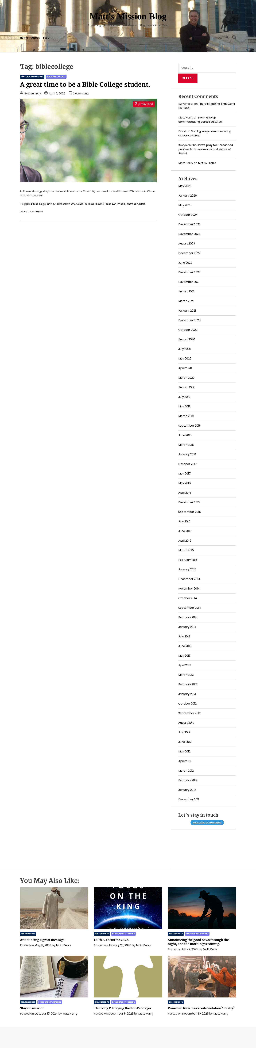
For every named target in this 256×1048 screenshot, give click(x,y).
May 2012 (184, 751)
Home (24, 38)
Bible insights (28, 933)
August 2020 (186, 339)
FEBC (46, 38)
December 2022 (189, 253)
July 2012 (184, 732)
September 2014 (189, 608)
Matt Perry (34, 93)
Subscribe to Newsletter (207, 822)
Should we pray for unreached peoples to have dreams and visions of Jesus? (205, 149)
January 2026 (187, 196)
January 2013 (187, 694)
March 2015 (186, 550)
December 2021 (189, 272)
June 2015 (185, 531)
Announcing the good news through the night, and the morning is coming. (198, 942)
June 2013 (184, 646)
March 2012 (186, 771)
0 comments (81, 93)
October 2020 (187, 330)
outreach (132, 204)
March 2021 (186, 301)
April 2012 (184, 761)
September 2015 (189, 512)
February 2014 (188, 617)
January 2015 (187, 569)
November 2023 (189, 234)
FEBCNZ (99, 204)
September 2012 (189, 713)
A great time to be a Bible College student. (85, 85)
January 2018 (187, 454)
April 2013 (184, 665)
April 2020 (185, 368)
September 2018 (189, 426)
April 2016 (184, 493)
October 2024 (188, 215)
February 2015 (187, 560)
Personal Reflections (32, 76)
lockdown (111, 204)
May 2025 (184, 205)
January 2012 (187, 790)
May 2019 (184, 406)
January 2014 (187, 627)
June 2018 (185, 435)
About (35, 38)
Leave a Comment (31, 211)
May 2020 (184, 359)
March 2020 (186, 378)
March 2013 (186, 675)
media (122, 204)
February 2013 (187, 684)
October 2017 (187, 464)
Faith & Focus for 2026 (111, 940)
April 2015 (184, 541)
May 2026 (184, 186)
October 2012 (187, 704)
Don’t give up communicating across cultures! (200, 120)
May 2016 (184, 483)
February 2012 (187, 780)
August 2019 (186, 387)
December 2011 (188, 799)
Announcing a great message (42, 940)
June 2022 (185, 263)
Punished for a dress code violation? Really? (201, 1008)
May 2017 (184, 474)
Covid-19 (81, 204)
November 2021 (188, 282)
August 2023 (186, 244)
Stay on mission (32, 1008)
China (50, 204)
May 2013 (184, 656)
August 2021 (186, 291)
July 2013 (184, 636)
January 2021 (187, 311)
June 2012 (184, 742)
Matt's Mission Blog (128, 16)
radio (142, 204)
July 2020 (184, 349)
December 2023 (189, 224)
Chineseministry (65, 204)
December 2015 (189, 502)
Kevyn (182, 145)
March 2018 (186, 445)
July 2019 (184, 397)
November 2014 (189, 589)
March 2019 (186, 416)
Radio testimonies (56, 76)
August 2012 (186, 723)
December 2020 (189, 320)
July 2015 (184, 521)
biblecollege (38, 204)
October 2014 (187, 598)
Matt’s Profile (207, 163)
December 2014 (189, 579)
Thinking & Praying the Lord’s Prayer (122, 1008)
